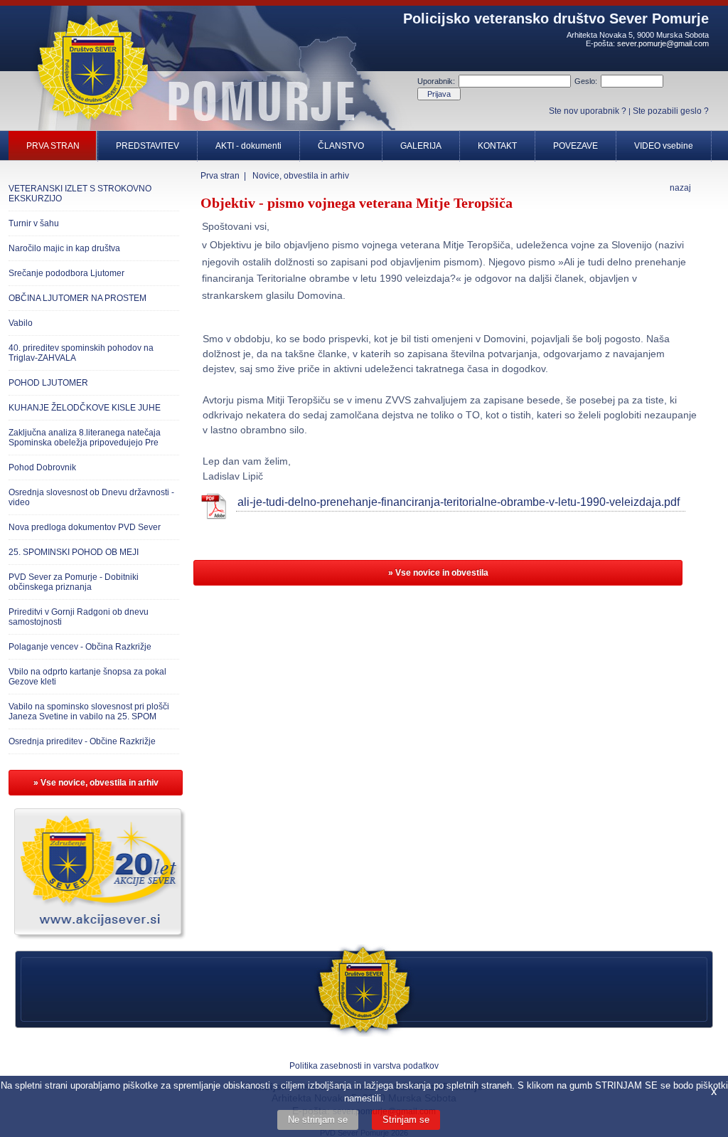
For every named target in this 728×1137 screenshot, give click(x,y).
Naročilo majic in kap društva (64, 248)
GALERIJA (420, 146)
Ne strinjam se (318, 1119)
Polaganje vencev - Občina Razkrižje (80, 647)
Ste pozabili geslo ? (671, 111)
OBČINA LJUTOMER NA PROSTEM (77, 298)
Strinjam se (405, 1119)
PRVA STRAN (53, 146)
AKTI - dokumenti (248, 146)
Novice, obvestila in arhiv (300, 176)
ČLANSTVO (341, 146)
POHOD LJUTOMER (48, 383)
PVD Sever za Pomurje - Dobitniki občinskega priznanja (74, 582)
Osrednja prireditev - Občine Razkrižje (82, 741)
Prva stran (220, 176)
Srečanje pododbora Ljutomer (66, 273)
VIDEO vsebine (663, 146)
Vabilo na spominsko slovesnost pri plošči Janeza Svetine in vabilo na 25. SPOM (89, 711)
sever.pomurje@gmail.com (663, 43)
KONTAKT (497, 146)
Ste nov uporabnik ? (587, 111)
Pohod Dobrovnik (42, 467)
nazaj (680, 188)
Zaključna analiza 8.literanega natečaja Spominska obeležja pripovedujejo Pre (85, 438)
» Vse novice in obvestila (438, 573)
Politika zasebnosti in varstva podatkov (364, 1066)
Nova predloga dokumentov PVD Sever (85, 527)
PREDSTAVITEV (147, 146)
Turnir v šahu (34, 223)
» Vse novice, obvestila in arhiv (96, 783)
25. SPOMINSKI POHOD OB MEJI (74, 552)
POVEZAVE (575, 146)
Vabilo (21, 323)
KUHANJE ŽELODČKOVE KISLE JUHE (85, 408)
